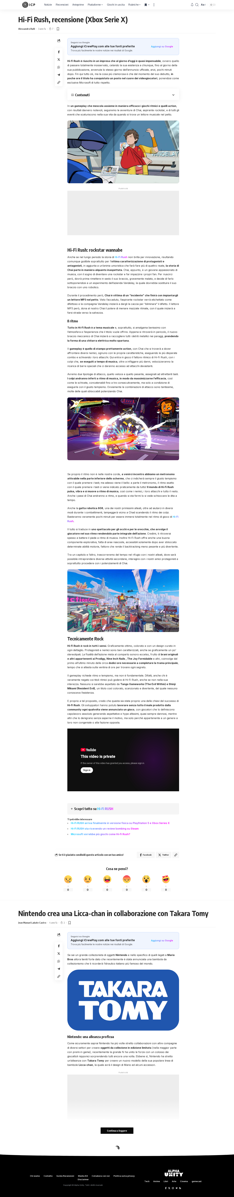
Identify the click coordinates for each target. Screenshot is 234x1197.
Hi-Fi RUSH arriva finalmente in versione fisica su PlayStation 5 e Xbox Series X (120, 823)
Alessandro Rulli (26, 28)
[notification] (192, 5)
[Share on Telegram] (59, 75)
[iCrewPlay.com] (28, 5)
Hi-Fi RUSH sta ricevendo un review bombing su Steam (105, 828)
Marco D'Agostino (27, 1162)
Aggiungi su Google (162, 46)
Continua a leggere (117, 1130)
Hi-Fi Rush (121, 257)
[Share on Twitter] (59, 59)
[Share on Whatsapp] (59, 67)
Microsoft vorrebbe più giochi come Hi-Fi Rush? (100, 834)
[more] (154, 5)
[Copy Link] (59, 82)
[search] (197, 5)
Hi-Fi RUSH (105, 808)
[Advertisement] (123, 213)
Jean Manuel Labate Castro (32, 922)
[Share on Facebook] (59, 52)
